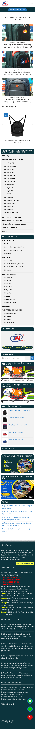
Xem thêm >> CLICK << (24, 564)
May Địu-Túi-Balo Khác (11, 212)
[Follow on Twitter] (9, 721)
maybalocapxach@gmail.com (17, 591)
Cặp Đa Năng (8, 260)
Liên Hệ (4, 231)
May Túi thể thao (9, 209)
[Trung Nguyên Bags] (5, 3)
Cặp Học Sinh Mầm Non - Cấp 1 (13, 267)
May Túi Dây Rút (9, 206)
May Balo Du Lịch (9, 169)
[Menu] (32, 3)
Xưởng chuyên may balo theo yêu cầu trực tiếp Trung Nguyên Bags (16, 524)
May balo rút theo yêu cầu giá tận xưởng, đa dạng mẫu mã (17, 507)
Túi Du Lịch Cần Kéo (10, 313)
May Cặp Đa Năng (9, 191)
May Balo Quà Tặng (10, 163)
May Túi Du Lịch (8, 197)
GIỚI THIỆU (6, 156)
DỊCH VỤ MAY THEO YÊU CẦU (12, 159)
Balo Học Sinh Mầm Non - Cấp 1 (13, 250)
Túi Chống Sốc (8, 277)
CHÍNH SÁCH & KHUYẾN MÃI (12, 221)
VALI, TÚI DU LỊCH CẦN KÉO (12, 310)
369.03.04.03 (16, 577)
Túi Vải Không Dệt (9, 299)
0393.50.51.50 (15, 580)
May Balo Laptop (9, 172)
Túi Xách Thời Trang (10, 302)
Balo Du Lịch (7, 244)
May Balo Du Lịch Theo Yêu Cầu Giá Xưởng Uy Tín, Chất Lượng (17, 513)
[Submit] (32, 358)
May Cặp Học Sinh (9, 188)
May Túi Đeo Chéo (9, 203)
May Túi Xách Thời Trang (11, 200)
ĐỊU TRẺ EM (6, 306)
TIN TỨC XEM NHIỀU (9, 228)
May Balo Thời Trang (10, 181)
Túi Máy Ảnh (7, 293)
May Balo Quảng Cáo (10, 166)
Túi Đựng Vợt (8, 290)
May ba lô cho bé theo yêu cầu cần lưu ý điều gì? (16, 530)
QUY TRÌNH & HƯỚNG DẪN (11, 217)
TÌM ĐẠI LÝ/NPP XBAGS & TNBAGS (14, 224)
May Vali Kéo (7, 194)
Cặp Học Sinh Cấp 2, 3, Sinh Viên (14, 264)
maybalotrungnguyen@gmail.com (18, 586)
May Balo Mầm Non (10, 178)
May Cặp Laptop (9, 184)
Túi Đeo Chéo (8, 287)
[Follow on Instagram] (6, 721)
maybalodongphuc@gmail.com (17, 589)
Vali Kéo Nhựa (8, 316)
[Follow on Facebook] (3, 721)
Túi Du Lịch (7, 283)
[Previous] (3, 128)
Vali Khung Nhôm (9, 322)
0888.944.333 (14, 584)
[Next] (32, 128)
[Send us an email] (12, 721)
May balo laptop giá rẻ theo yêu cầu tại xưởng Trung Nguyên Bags (15, 518)
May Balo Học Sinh (9, 175)
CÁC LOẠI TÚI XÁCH (9, 274)
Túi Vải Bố (7, 296)
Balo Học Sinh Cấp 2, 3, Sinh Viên (14, 247)
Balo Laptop (7, 253)
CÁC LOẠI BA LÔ (8, 241)
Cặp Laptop (7, 270)
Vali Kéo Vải (7, 319)
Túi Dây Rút (7, 280)
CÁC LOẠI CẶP (7, 257)
